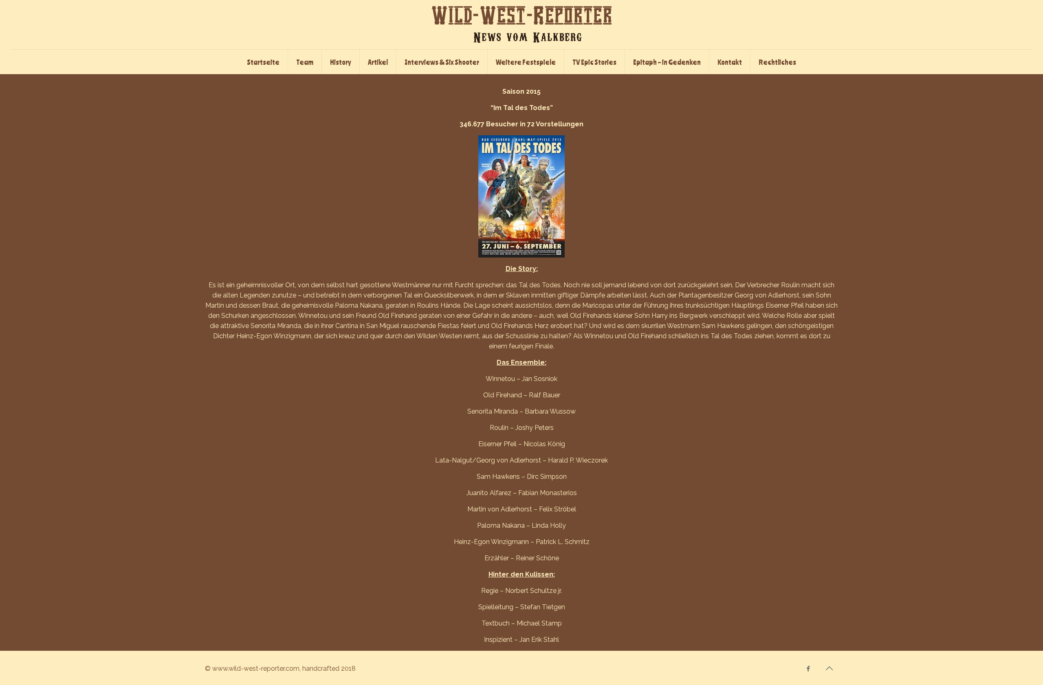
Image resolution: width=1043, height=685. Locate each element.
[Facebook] (808, 668)
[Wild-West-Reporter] (521, 24)
